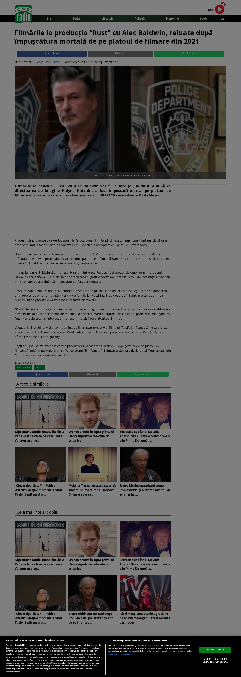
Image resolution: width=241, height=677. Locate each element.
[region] (120, 656)
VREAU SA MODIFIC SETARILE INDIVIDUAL (215, 660)
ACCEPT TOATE (215, 649)
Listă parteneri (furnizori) (120, 655)
